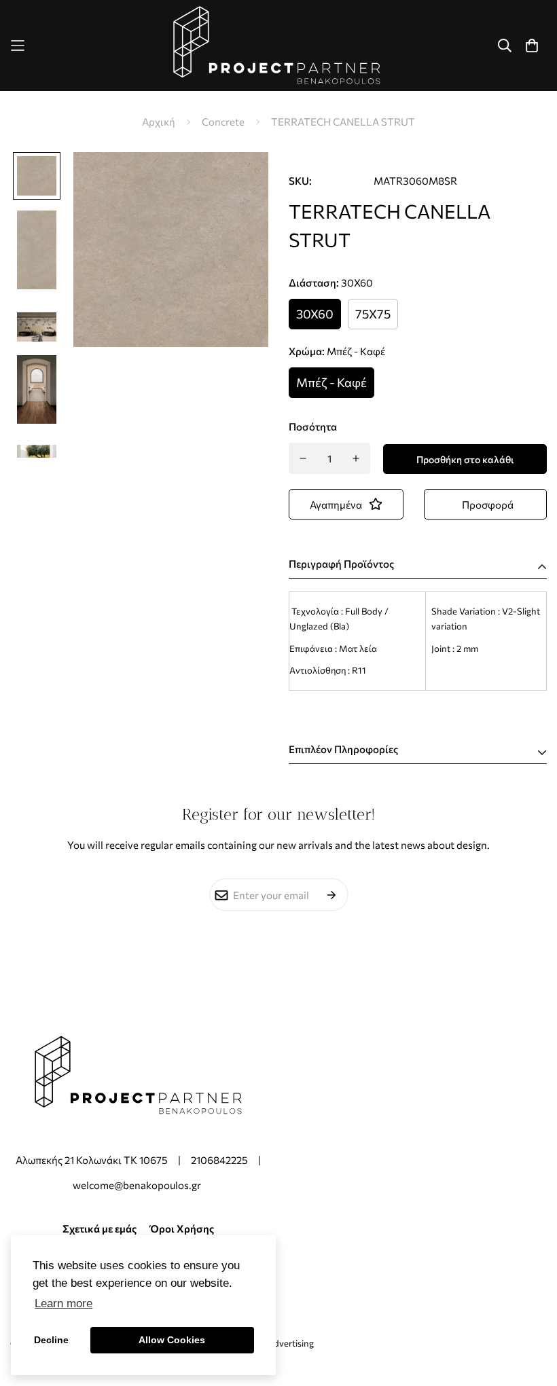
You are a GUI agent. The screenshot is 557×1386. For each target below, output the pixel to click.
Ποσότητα (313, 426)
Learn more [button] (63, 1303)
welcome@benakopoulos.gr (138, 1185)
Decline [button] (51, 1339)
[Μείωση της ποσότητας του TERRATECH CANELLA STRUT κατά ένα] (303, 458)
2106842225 (219, 1160)
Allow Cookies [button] (172, 1339)
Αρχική (158, 121)
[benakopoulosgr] (278, 45)
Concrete (223, 121)
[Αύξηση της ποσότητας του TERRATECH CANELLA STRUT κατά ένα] (356, 458)
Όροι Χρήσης (182, 1228)
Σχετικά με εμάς (99, 1228)
